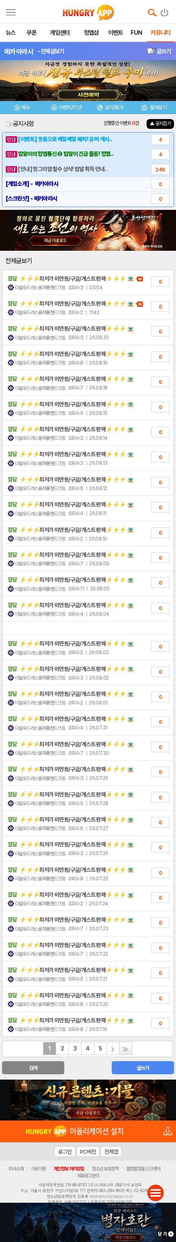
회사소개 (16, 1169)
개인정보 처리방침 (69, 1169)
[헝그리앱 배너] (88, 1100)
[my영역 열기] (11, 11)
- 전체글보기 (51, 51)
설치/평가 (113, 107)
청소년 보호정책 (105, 1169)
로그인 (65, 1151)
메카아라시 (19, 51)
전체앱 (111, 1151)
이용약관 (38, 1169)
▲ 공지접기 (160, 123)
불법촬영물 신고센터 (143, 1169)
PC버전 (88, 1151)
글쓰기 (163, 51)
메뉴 (25, 107)
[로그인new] (164, 10)
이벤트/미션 (70, 107)
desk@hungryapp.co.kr (111, 1196)
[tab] (22, 108)
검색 (33, 1068)
